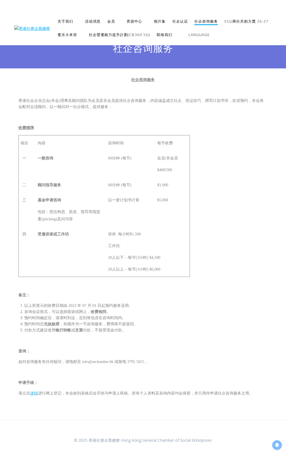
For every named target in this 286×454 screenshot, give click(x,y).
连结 (34, 393)
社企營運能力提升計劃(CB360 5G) (119, 34)
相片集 (160, 21)
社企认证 (180, 21)
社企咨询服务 (206, 21)
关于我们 (65, 21)
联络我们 (164, 34)
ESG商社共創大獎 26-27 (246, 21)
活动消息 (93, 21)
